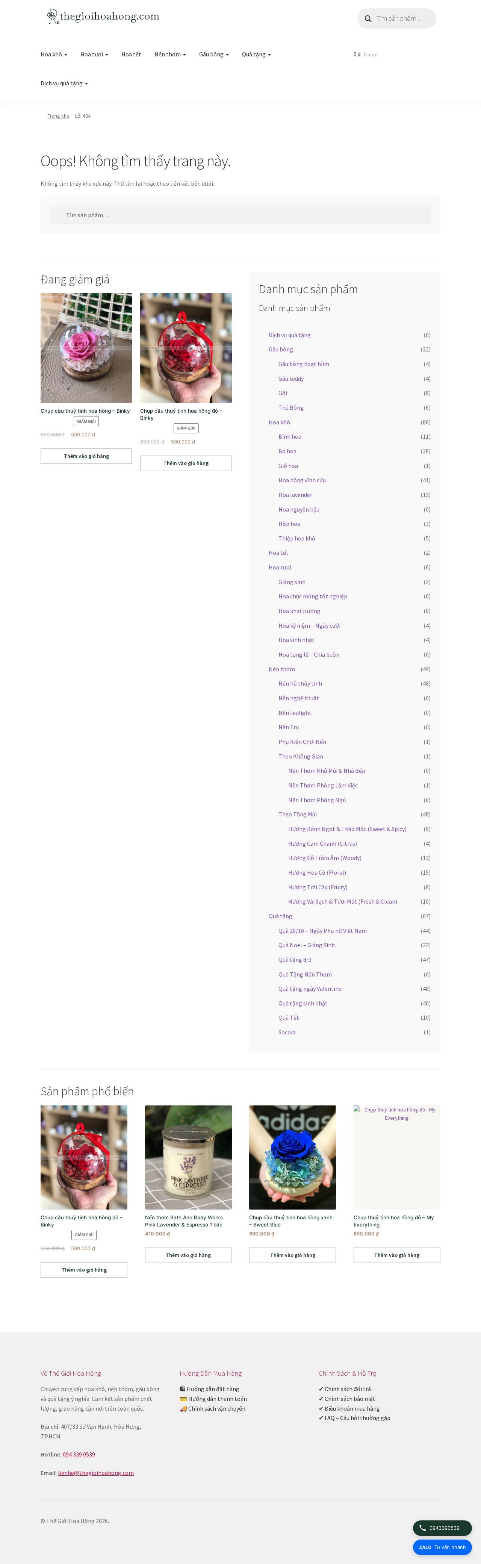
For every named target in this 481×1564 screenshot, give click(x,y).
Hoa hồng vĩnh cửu (302, 480)
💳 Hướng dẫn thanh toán (213, 1398)
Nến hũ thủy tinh (300, 683)
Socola (287, 1032)
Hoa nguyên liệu (298, 509)
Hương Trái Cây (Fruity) (318, 887)
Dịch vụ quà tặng (62, 83)
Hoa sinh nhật (296, 639)
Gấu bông (211, 54)
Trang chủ (59, 115)
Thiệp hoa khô (296, 538)
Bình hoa (289, 436)
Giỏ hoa (288, 465)
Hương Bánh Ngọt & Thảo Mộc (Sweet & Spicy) (347, 829)
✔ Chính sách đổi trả (345, 1389)
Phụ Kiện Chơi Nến (302, 741)
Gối (282, 393)
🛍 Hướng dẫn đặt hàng (209, 1389)
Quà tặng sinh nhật (303, 1003)
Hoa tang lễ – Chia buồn (308, 654)
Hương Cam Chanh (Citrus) (322, 843)
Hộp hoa (289, 523)
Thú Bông (291, 407)
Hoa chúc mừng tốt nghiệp (312, 596)
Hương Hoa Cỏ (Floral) (317, 872)
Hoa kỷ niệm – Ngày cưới (309, 625)
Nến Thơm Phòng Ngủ (317, 800)
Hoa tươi (91, 54)
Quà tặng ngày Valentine (310, 988)
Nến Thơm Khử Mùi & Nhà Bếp (326, 770)
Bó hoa (287, 451)
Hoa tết (131, 54)
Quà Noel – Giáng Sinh (306, 945)
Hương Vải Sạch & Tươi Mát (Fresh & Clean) (342, 901)
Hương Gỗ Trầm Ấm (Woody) (325, 857)
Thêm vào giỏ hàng (86, 456)
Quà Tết (288, 1017)
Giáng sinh (292, 582)
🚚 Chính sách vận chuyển (212, 1408)
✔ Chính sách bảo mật (347, 1398)
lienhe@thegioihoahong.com (96, 1472)
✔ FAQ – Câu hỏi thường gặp (354, 1418)
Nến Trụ (288, 727)
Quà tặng (254, 54)
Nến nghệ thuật (298, 698)
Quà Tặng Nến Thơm (305, 974)
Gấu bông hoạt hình (303, 364)
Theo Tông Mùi (297, 814)
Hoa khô (51, 54)
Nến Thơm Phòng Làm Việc (323, 785)
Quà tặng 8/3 (295, 959)
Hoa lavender (295, 494)
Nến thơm (167, 54)
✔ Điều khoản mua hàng (349, 1408)
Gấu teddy (291, 378)
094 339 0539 (79, 1454)
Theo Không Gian (300, 756)
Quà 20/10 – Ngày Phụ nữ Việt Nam (322, 930)
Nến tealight (295, 712)
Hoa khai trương (299, 611)
